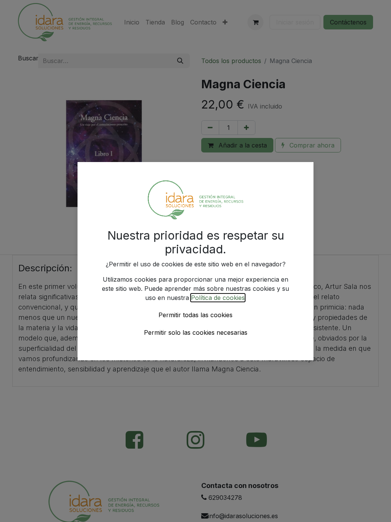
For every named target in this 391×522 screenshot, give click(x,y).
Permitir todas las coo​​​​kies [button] (195, 315)
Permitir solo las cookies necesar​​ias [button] (195, 332)
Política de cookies (218, 298)
